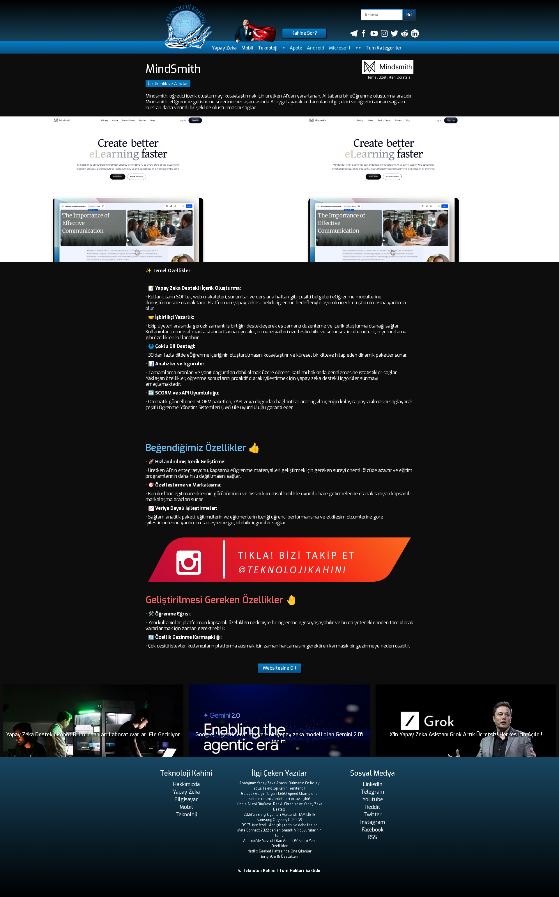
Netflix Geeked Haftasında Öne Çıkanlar (279, 851)
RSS (372, 837)
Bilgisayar (186, 799)
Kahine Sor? (304, 33)
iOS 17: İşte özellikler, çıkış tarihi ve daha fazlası (279, 825)
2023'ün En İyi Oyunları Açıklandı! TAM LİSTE (279, 814)
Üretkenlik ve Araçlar (168, 83)
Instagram (372, 822)
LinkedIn (372, 784)
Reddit (372, 807)
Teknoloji (267, 48)
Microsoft (340, 48)
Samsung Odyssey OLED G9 (279, 820)
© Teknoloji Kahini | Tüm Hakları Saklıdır (279, 870)
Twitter (373, 814)
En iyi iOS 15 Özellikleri (279, 856)
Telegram (372, 791)
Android (315, 48)
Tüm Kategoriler (384, 48)
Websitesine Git (280, 668)
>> (358, 48)
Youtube (372, 799)
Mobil (247, 48)
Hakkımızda (186, 784)
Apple (296, 48)
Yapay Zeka (224, 48)
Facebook (372, 829)
